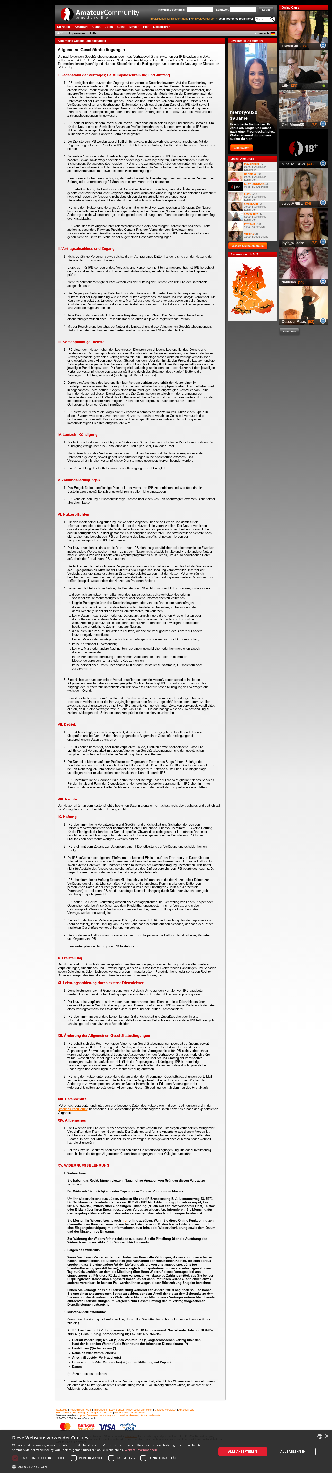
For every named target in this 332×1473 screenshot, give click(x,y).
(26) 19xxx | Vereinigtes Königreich (255, 206)
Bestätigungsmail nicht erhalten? (169, 18)
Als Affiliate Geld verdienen (129, 1412)
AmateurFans (186, 1409)
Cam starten (241, 147)
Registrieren (77, 1409)
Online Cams (290, 7)
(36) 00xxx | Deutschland (257, 185)
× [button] (326, 1436)
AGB (60, 33)
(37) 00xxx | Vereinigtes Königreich (255, 166)
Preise (67, 1412)
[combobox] (319, 1436)
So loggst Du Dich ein (99, 1412)
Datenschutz (116, 1409)
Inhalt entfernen (128, 1415)
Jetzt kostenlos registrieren (236, 18)
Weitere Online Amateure (248, 245)
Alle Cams (289, 331)
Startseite (61, 1409)
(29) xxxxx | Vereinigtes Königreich (255, 196)
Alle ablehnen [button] (293, 1451)
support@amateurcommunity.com (97, 1415)
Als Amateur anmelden (139, 1409)
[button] (111, 1466)
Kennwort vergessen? (204, 18)
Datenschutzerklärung (73, 1109)
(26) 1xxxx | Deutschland (256, 235)
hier (125, 1220)
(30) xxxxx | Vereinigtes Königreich (255, 176)
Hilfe (93, 33)
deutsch (263, 33)
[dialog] (166, 1451)
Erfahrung (79, 1412)
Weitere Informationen (141, 1450)
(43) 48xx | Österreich (254, 225)
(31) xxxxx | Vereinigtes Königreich (255, 216)
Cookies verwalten (165, 1409)
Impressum (77, 33)
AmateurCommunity (102, 12)
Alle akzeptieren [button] (242, 1451)
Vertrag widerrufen (150, 1415)
